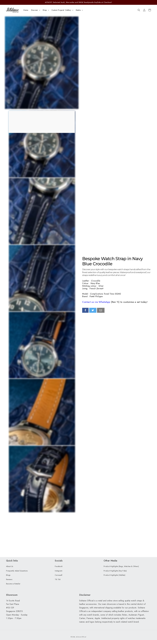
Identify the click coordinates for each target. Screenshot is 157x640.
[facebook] (85, 310)
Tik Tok (57, 579)
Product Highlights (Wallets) (114, 575)
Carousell (58, 575)
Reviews (9, 579)
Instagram (58, 571)
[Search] (139, 10)
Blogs (8, 575)
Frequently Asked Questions (17, 571)
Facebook (58, 566)
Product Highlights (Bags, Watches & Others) (121, 566)
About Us (9, 566)
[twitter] (93, 310)
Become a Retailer (13, 583)
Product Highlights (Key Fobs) (115, 571)
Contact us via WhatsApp (96, 302)
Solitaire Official (81, 637)
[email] (101, 310)
